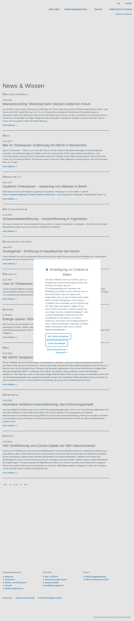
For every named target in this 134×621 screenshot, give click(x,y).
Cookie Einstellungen (57, 343)
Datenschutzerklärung (54, 329)
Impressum (60, 352)
